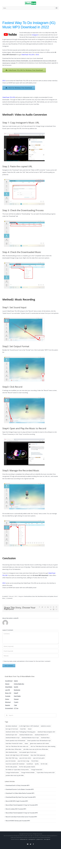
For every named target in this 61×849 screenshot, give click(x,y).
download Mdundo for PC (41, 734)
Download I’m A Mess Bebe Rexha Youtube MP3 (20, 793)
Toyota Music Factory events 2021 (46, 772)
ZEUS (37, 54)
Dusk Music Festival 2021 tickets (14, 743)
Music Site (34, 596)
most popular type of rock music (27, 752)
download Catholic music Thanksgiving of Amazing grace (21, 732)
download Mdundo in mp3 (13, 737)
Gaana (26, 743)
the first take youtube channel (27, 766)
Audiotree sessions (46, 726)
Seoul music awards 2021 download (15, 764)
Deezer (30, 729)
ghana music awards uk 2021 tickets (39, 743)
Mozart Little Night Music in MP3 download (17, 755)
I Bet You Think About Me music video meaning (42, 746)
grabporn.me (39, 839)
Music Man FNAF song (11, 758)
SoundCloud (29, 764)
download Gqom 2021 (11, 734)
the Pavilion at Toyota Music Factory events (17, 769)
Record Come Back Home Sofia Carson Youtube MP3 (21, 817)
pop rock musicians (11, 761)
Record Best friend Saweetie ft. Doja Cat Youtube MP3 (22, 805)
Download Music (28, 596)
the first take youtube (11, 766)
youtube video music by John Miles (15, 775)
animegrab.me (31, 839)
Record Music (34, 761)
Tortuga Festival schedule (27, 772)
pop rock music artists (25, 758)
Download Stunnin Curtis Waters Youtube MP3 (20, 789)
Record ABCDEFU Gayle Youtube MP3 (17, 801)
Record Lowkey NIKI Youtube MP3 (16, 809)
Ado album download (11, 726)
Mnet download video (11, 752)
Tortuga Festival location (12, 772)
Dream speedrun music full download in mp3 (39, 740)
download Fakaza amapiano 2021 (46, 732)
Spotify (37, 764)
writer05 (6, 596)
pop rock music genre (39, 758)
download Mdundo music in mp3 (30, 737)
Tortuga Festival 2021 (36, 769)
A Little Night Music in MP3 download (29, 726)
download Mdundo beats (26, 734)
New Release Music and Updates (46, 596)
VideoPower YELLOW (27, 54)
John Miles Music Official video (13, 749)
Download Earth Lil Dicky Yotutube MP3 (17, 785)
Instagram (35, 35)
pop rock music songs (23, 761)
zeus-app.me (47, 839)
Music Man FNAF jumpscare (38, 755)
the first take (44, 764)
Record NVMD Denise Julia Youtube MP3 (18, 821)
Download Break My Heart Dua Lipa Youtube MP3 (21, 797)
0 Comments (9, 598)
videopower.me (23, 839)
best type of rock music (12, 729)
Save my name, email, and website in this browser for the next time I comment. (27, 661)
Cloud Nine (23, 729)
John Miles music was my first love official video (35, 749)
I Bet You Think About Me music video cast (17, 746)
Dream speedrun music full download (15, 740)
